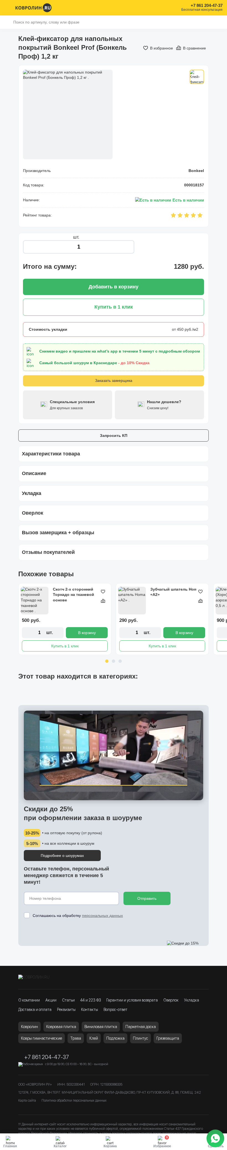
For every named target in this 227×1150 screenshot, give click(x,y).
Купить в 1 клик (65, 646)
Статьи (68, 1000)
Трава (75, 1038)
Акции (50, 1000)
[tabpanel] (64, 619)
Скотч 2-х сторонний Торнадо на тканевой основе (73, 594)
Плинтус (140, 1038)
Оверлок (171, 1000)
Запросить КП (113, 435)
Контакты (89, 1009)
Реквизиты (66, 1009)
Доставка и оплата (34, 1009)
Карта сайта (27, 1100)
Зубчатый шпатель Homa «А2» (175, 592)
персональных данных (102, 915)
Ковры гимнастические (41, 1038)
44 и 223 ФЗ (90, 1000)
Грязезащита (167, 1038)
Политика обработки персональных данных (74, 1100)
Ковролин (29, 1026)
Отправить (146, 898)
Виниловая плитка (100, 1026)
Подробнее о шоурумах (62, 855)
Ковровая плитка (61, 1026)
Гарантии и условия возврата (132, 1000)
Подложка (115, 1038)
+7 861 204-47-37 (207, 5)
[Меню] (7, 7)
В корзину (87, 632)
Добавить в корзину (113, 287)
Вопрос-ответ (115, 1009)
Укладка (191, 1000)
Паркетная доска (140, 1026)
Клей (93, 1038)
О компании (29, 1000)
